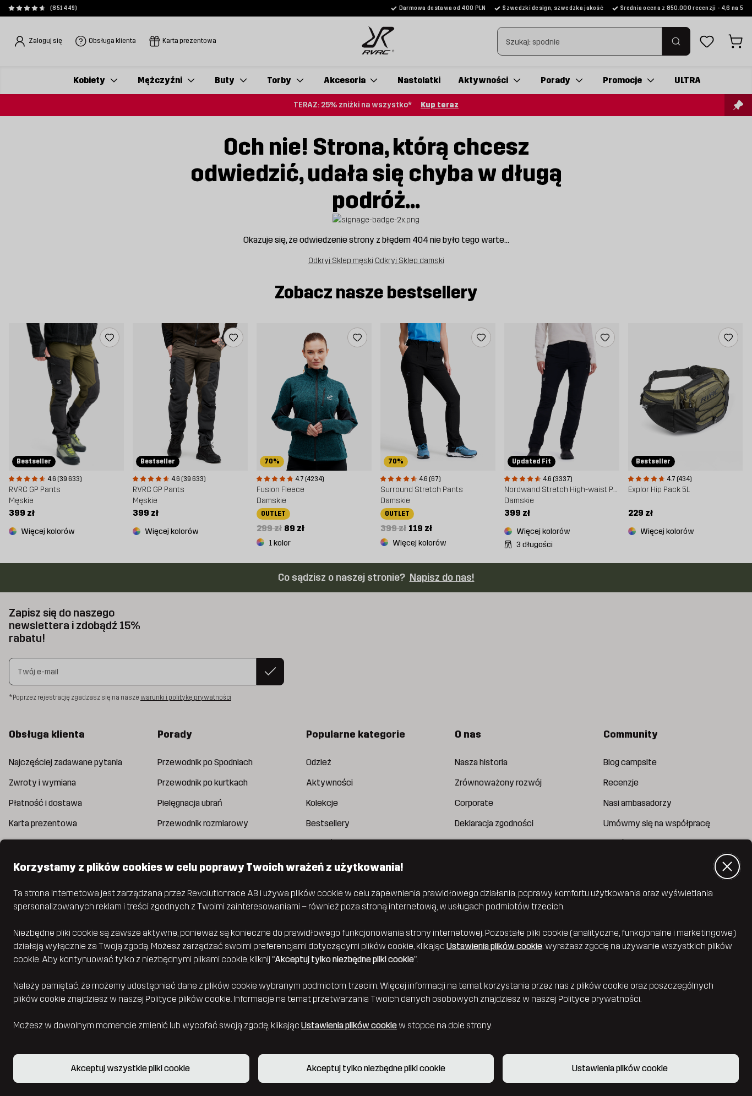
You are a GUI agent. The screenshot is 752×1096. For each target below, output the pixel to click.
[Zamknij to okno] (727, 866)
